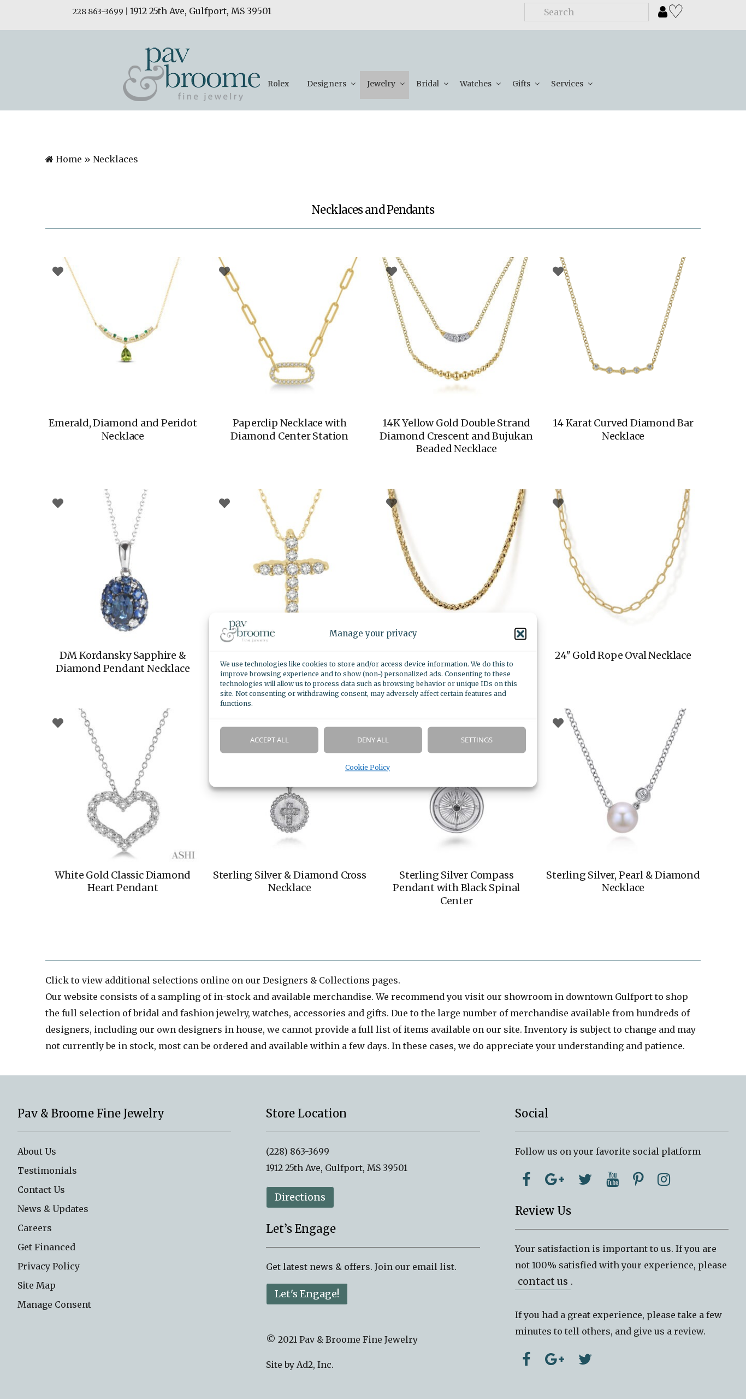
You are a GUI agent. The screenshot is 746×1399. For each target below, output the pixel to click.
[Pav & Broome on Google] (554, 1179)
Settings (477, 740)
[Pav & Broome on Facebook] (526, 1179)
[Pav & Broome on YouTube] (612, 1179)
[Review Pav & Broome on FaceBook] (526, 1359)
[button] (520, 633)
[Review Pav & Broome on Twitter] (585, 1359)
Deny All (373, 740)
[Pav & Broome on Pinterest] (638, 1179)
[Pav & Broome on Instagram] (663, 1179)
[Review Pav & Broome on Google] (554, 1359)
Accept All (269, 740)
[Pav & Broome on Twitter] (585, 1179)
